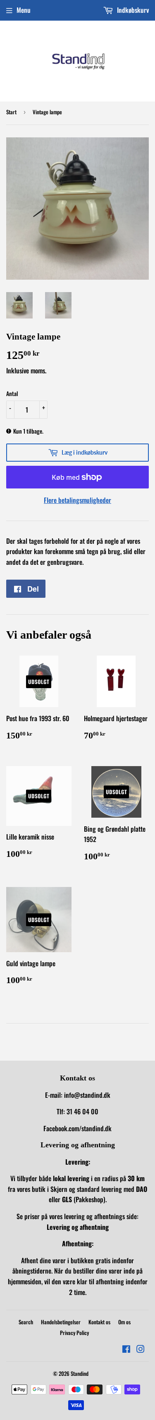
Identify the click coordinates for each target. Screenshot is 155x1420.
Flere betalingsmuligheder (77, 500)
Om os (124, 1322)
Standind (79, 1373)
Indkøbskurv (132, 10)
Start (11, 112)
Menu (24, 10)
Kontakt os (99, 1322)
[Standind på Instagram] (140, 1349)
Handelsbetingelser (61, 1322)
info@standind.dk (87, 1095)
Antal (12, 393)
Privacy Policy (74, 1332)
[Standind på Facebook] (126, 1349)
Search (26, 1322)
